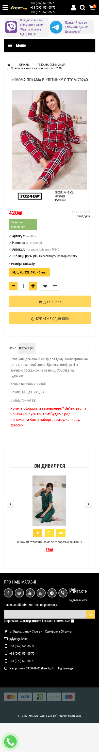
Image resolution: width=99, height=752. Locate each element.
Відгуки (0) (26, 348)
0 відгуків (83, 216)
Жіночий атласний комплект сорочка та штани (49, 542)
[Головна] (8, 65)
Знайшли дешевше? (18, 224)
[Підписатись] (90, 614)
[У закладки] (45, 286)
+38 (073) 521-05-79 (42, 12)
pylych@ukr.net (18, 639)
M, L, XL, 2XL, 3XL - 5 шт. (29, 272)
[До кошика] (37, 533)
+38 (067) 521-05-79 (42, 3)
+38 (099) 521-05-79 (42, 7)
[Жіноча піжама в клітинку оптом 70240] (49, 146)
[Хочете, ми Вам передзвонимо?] (10, 741)
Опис (12, 348)
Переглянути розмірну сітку (58, 256)
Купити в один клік (52, 319)
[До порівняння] (55, 286)
